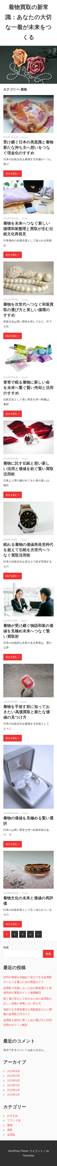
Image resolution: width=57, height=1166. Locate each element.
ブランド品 (14, 1120)
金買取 (11, 1134)
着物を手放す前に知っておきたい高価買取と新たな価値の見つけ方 (26, 712)
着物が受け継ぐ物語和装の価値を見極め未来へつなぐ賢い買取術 (28, 631)
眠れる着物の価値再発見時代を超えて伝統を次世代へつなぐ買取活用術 (28, 550)
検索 (6, 947)
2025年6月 (13, 1080)
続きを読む (12, 173)
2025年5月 (13, 1085)
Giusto (25, 137)
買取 (10, 1130)
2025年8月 (13, 1071)
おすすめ (12, 1115)
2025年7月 (13, 1075)
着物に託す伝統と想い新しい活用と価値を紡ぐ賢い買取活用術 (28, 468)
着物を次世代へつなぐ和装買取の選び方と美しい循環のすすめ (28, 309)
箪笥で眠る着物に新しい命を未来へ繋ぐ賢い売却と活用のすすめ (28, 387)
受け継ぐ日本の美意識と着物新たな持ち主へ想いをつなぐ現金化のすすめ (28, 147)
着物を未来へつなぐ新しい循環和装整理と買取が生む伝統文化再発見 (28, 228)
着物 (10, 1125)
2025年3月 (13, 1094)
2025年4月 (13, 1090)
